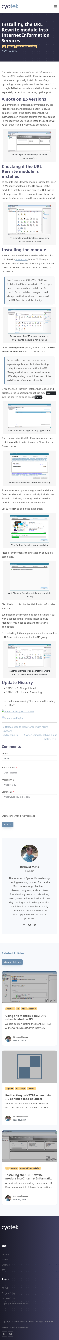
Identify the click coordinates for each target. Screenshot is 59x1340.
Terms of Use (8, 1298)
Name (5, 753)
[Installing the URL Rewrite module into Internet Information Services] (29, 1146)
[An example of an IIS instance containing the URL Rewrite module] (29, 219)
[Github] (35, 925)
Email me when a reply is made (19, 815)
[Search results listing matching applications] (29, 415)
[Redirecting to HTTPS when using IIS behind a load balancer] (29, 1067)
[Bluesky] (29, 925)
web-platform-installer (26, 46)
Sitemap (6, 1264)
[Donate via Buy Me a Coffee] (18, 711)
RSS (3, 1270)
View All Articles (12, 962)
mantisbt (10, 1009)
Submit (7, 824)
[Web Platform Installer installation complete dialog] (29, 576)
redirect (32, 1009)
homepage (21, 259)
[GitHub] (4, 1334)
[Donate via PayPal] (12, 717)
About (5, 1287)
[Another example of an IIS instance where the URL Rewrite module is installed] (29, 655)
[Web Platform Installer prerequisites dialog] (29, 466)
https (24, 1009)
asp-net (9, 1088)
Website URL (8, 779)
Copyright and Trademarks (15, 1303)
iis (4, 46)
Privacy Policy (8, 1293)
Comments (8, 791)
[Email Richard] (23, 925)
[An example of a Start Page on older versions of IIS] (29, 141)
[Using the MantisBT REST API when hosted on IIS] (29, 987)
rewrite (11, 46)
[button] (55, 6)
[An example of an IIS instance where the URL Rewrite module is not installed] (29, 321)
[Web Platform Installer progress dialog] (29, 528)
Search (5, 1259)
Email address (9, 767)
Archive (5, 1254)
